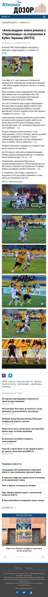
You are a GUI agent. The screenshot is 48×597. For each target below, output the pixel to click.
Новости (24, 22)
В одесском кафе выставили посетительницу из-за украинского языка (23, 478)
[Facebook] (17, 592)
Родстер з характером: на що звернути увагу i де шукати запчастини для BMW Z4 (22, 450)
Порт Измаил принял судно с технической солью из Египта (21, 493)
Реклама (18, 568)
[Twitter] (24, 592)
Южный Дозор (9, 22)
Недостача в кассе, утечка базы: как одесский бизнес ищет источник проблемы (23, 430)
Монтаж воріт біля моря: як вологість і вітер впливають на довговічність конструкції (22, 409)
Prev (5, 557)
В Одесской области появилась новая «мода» (23, 500)
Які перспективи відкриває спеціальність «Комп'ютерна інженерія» (20, 399)
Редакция (29, 568)
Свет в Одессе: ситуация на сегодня (19, 485)
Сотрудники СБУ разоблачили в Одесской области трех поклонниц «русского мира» (21, 470)
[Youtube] (31, 592)
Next (43, 557)
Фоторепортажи (24, 515)
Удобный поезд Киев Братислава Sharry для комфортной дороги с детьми (22, 420)
